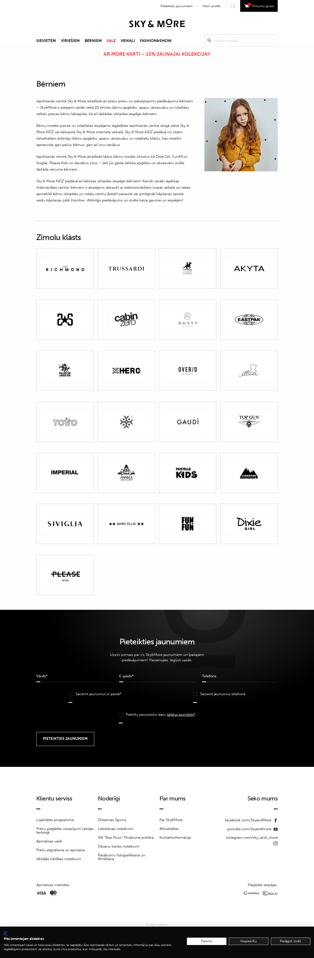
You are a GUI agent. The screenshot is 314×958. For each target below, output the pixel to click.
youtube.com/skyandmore (249, 829)
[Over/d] (187, 371)
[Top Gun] (249, 422)
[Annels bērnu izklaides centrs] (126, 473)
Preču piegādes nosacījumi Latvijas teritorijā (65, 830)
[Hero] (126, 371)
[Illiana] (249, 371)
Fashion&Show (155, 40)
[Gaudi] (187, 422)
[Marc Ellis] (126, 524)
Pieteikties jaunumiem (176, 6)
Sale (111, 40)
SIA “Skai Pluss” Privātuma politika (126, 837)
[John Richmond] (65, 269)
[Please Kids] (65, 575)
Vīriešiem (70, 40)
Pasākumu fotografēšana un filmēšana (121, 857)
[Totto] (65, 422)
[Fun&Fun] (187, 524)
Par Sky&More (171, 820)
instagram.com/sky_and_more (252, 837)
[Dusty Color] (187, 320)
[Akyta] (249, 269)
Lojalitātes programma (55, 820)
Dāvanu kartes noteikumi (118, 846)
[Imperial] (65, 473)
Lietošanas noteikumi (115, 828)
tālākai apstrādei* (181, 714)
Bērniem (93, 40)
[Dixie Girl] (249, 524)
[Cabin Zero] (126, 320)
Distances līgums (112, 820)
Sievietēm (46, 40)
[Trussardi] (126, 269)
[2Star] (65, 320)
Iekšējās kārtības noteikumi (58, 859)
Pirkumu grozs (262, 5)
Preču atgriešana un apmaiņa (60, 850)
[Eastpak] (249, 320)
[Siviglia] (65, 524)
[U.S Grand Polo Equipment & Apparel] (187, 269)
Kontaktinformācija (175, 837)
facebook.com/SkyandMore (248, 820)
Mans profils (212, 6)
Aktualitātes (169, 828)
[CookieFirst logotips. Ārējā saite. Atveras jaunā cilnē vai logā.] (5, 933)
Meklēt (209, 40)
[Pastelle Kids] (187, 473)
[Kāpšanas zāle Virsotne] (249, 473)
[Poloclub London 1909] (65, 371)
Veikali (128, 40)
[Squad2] (126, 422)
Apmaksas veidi (49, 841)
